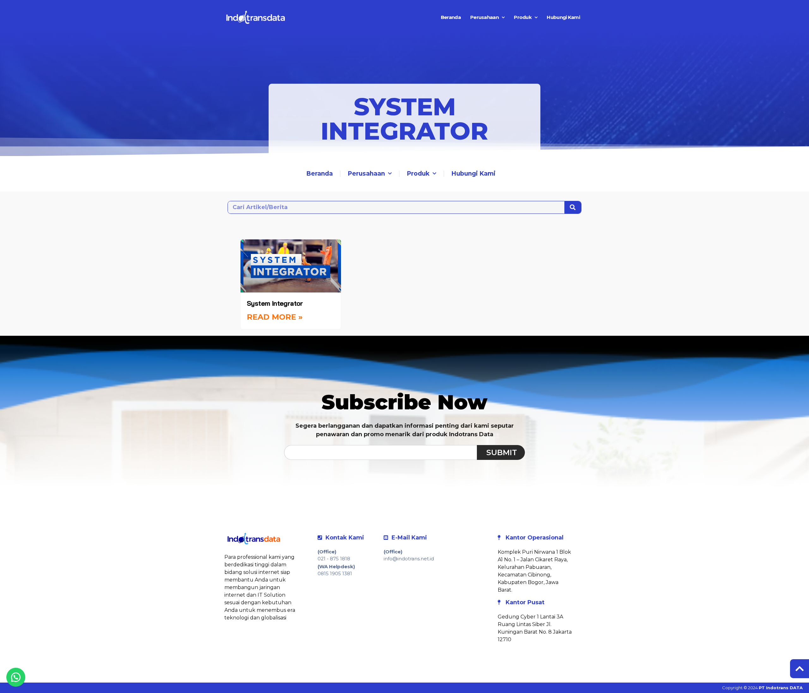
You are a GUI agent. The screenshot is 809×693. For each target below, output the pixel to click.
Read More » (275, 317)
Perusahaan (484, 17)
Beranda (451, 17)
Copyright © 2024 (762, 687)
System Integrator (275, 303)
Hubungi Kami (563, 17)
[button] (15, 677)
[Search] (572, 207)
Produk (523, 17)
